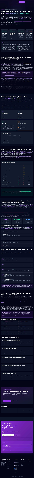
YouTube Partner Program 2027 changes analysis (23, 208)
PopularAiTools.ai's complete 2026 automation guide (13, 98)
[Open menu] (32, 2)
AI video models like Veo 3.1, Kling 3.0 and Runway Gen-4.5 (14, 72)
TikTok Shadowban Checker (23, 461)
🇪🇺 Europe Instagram (15, 469)
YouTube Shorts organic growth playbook (11, 215)
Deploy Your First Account (8, 435)
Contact (29, 464)
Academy (8, 466)
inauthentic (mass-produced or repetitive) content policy (16, 297)
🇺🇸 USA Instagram (16, 462)
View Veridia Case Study (16, 400)
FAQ (8, 468)
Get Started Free (6, 400)
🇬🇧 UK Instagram (16, 465)
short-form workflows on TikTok (9, 75)
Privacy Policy (30, 461)
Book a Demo (17, 435)
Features (8, 461)
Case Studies (9, 464)
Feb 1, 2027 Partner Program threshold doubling (22, 21)
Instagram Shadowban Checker (22, 464)
